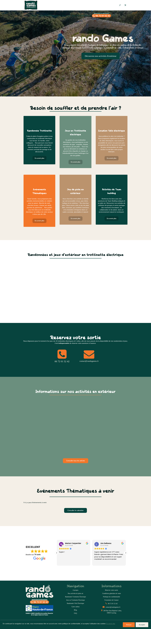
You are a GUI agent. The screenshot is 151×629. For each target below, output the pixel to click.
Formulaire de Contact (111, 600)
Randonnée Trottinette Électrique (75, 597)
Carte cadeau (75, 607)
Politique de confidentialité (111, 597)
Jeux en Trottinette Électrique (75, 600)
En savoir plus (110, 623)
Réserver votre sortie (111, 590)
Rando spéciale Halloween (35, 429)
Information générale (70, 433)
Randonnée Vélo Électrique (75, 603)
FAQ (75, 613)
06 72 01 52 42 (113, 603)
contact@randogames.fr (112, 607)
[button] (125, 552)
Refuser (129, 625)
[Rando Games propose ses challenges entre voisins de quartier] (75, 415)
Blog (75, 610)
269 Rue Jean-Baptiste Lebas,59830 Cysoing (112, 612)
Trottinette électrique (34, 431)
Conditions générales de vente (111, 593)
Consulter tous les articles (75, 461)
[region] (75, 624)
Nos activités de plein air (75, 593)
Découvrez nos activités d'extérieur (100, 56)
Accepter (142, 625)
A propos (75, 590)
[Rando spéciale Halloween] (40, 415)
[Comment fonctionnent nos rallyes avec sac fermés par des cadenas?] (111, 415)
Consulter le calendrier (75, 510)
